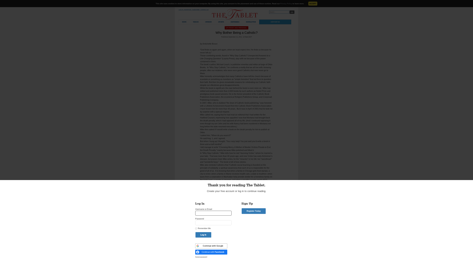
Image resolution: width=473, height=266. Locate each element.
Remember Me (204, 228)
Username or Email (203, 209)
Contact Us (205, 9)
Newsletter (251, 22)
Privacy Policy (286, 4)
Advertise (187, 9)
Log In (181, 9)
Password (199, 219)
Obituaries (235, 22)
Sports (221, 22)
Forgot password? (201, 257)
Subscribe (196, 9)
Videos (196, 22)
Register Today (254, 211)
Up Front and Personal (236, 28)
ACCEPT (312, 4)
